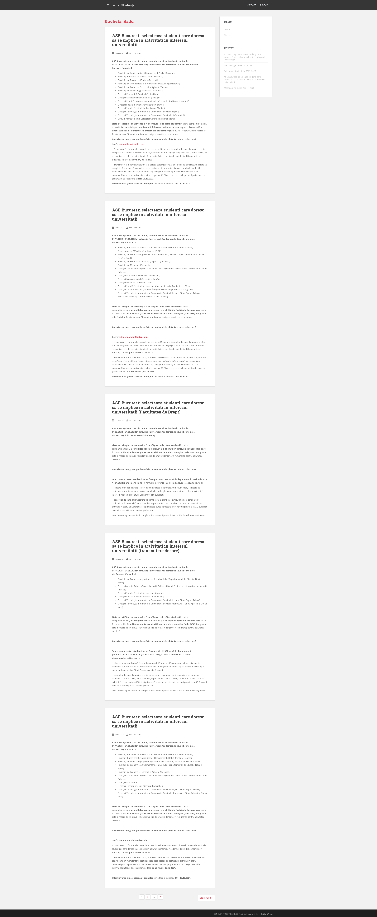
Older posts (206, 898)
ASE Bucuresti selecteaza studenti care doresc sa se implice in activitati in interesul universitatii (158, 40)
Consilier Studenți (120, 5)
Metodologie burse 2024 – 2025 (239, 87)
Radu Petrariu (135, 53)
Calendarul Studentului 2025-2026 (240, 71)
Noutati (264, 5)
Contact (251, 5)
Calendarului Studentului (132, 144)
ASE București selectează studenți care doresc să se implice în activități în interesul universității (244, 57)
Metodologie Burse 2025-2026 (238, 65)
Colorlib (249, 914)
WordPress (267, 914)
